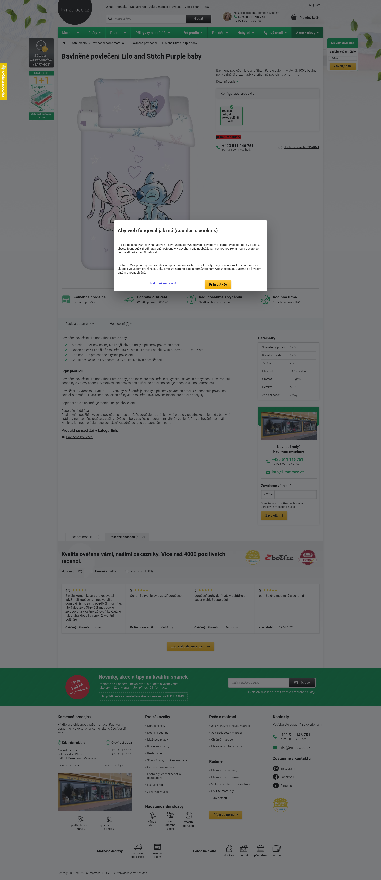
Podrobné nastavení (163, 283)
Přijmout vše (218, 284)
